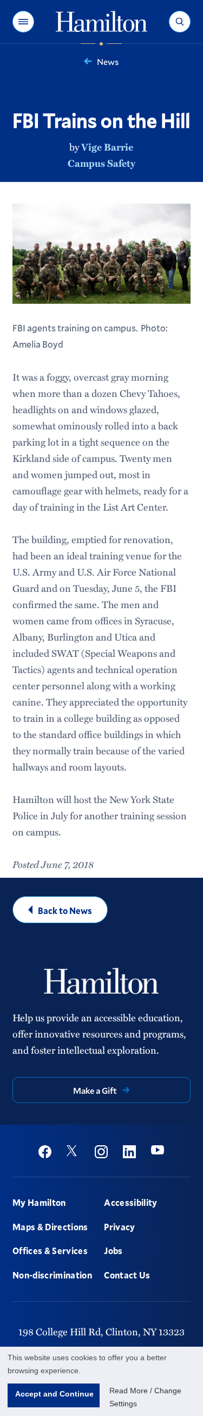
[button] (23, 21)
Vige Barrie (107, 147)
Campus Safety (101, 163)
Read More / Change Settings (145, 1397)
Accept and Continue (54, 1393)
